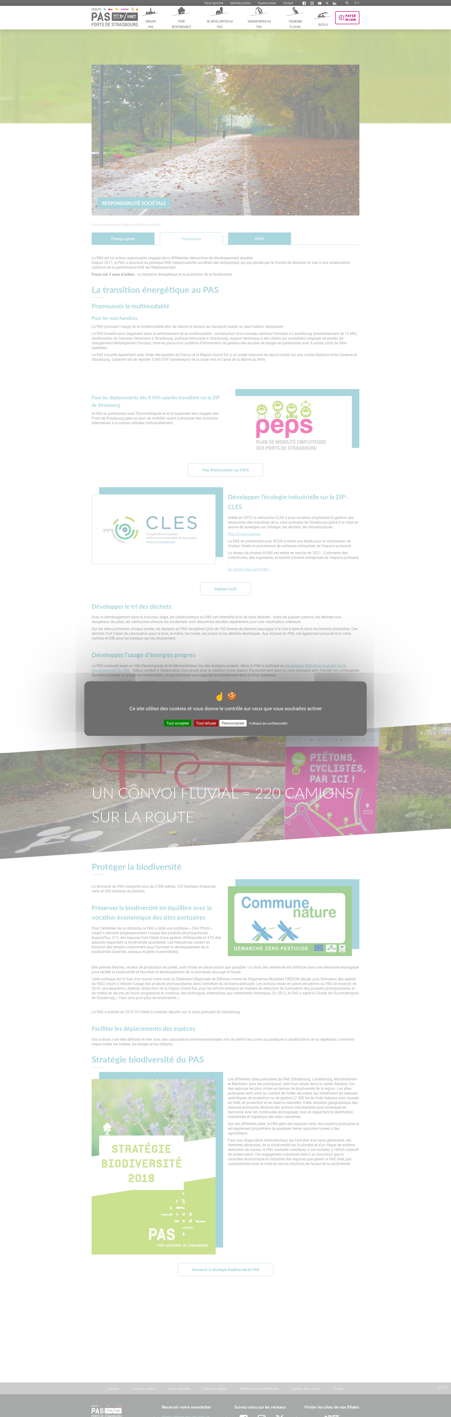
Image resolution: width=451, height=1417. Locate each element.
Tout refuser (206, 723)
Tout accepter (177, 723)
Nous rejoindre (214, 3)
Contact (288, 3)
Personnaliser (233, 723)
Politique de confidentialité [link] (268, 723)
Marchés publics (240, 3)
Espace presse (267, 3)
